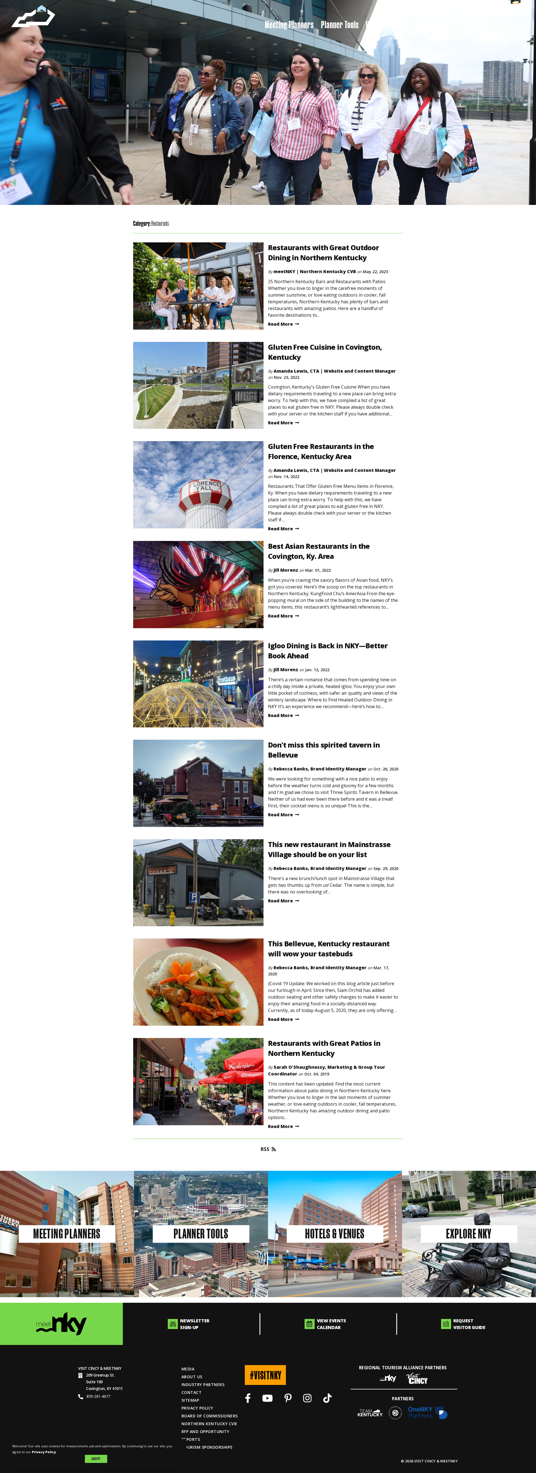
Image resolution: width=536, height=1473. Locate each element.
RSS (264, 1149)
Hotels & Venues (387, 24)
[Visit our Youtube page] (267, 1400)
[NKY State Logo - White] (33, 16)
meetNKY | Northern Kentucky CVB (315, 271)
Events (501, 9)
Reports (190, 1439)
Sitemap (190, 1400)
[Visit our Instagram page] (307, 1400)
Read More (280, 324)
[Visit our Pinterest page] (288, 1400)
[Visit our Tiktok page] (327, 1400)
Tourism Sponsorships (207, 1447)
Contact (191, 1392)
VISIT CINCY (88, 1368)
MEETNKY (112, 1368)
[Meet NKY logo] (61, 1324)
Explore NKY (473, 24)
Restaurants (433, 24)
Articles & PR (470, 9)
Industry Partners (202, 1384)
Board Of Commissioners (209, 1415)
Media (187, 1369)
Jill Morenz (286, 570)
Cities (505, 24)
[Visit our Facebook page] (248, 1400)
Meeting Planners (289, 24)
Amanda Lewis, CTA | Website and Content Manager (335, 371)
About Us (191, 1376)
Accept (96, 1458)
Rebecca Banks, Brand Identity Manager (320, 769)
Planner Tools (340, 24)
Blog (440, 9)
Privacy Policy (197, 1408)
